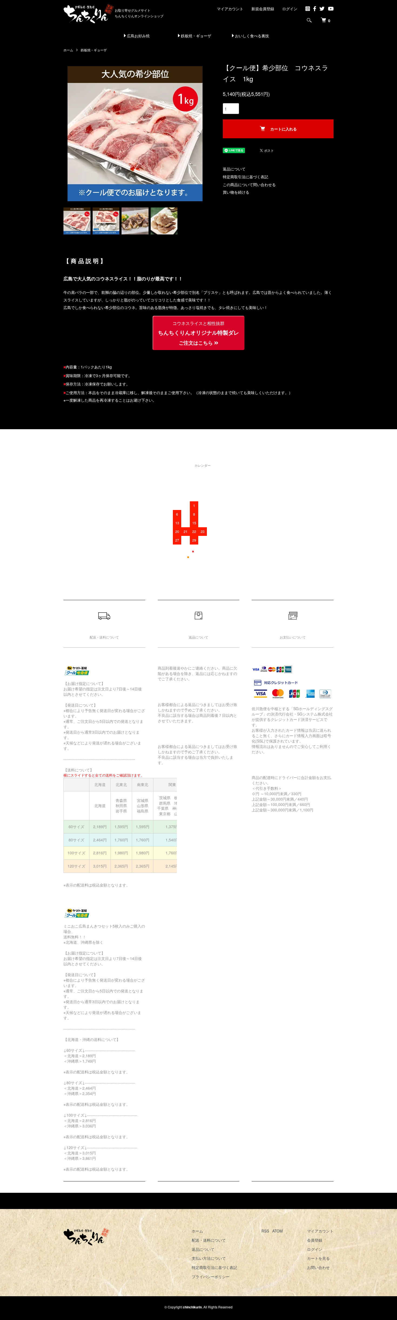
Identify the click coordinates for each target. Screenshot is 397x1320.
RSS (265, 1231)
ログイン (289, 8)
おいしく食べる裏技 (251, 35)
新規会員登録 (262, 8)
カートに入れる (283, 129)
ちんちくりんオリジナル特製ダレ (198, 333)
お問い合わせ (318, 1267)
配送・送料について (209, 1240)
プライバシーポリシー (211, 1276)
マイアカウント (230, 8)
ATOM (277, 1231)
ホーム (68, 50)
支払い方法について (209, 1258)
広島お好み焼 (138, 35)
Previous (72, 134)
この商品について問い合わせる (249, 184)
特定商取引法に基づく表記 (245, 176)
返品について (234, 169)
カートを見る (318, 1258)
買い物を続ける (236, 192)
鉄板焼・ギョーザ (195, 35)
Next (198, 134)
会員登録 (314, 1240)
